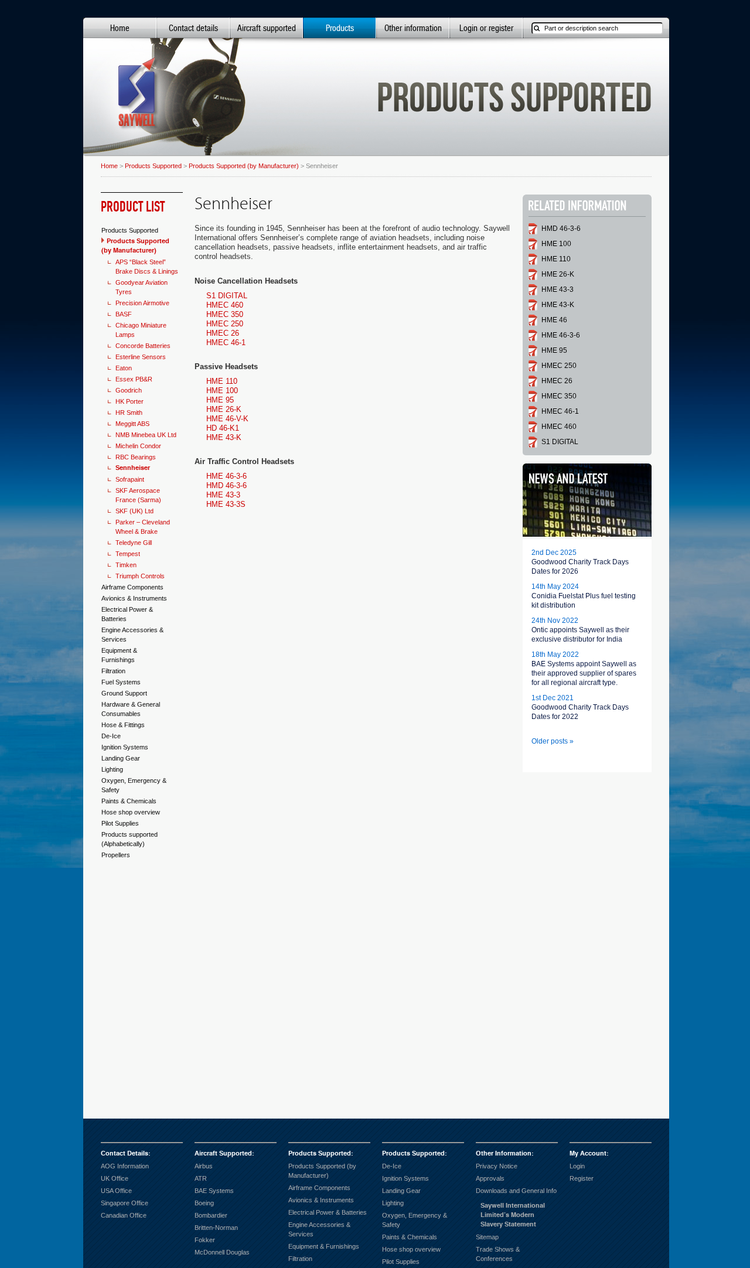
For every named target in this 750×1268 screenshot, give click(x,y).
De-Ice (111, 735)
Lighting (112, 769)
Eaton (123, 367)
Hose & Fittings (123, 724)
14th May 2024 (555, 586)
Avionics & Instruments (134, 598)
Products (340, 28)
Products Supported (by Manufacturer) (244, 165)
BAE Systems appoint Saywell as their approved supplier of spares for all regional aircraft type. (583, 673)
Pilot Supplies (120, 823)
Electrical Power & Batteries (327, 1212)
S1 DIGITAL (226, 295)
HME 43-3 (223, 494)
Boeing (204, 1202)
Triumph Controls (140, 576)
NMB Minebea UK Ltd (145, 434)
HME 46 (554, 320)
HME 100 (222, 390)
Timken (126, 564)
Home (119, 28)
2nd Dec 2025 (554, 552)
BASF (123, 314)
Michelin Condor (138, 445)
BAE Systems (214, 1190)
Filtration (113, 670)
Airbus (204, 1166)
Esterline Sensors (140, 356)
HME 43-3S (226, 504)
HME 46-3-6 (226, 476)
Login (577, 1166)
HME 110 (221, 381)
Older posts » (552, 741)
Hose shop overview (130, 812)
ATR (201, 1178)
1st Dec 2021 (552, 698)
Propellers (115, 854)
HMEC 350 (224, 314)
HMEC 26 (222, 333)
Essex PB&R (133, 379)
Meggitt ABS (132, 423)
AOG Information (125, 1166)
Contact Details (124, 1153)
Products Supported (153, 165)
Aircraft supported (266, 28)
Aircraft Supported (223, 1153)
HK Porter (129, 401)
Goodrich (128, 390)
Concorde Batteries (143, 345)
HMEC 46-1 (226, 342)
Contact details (193, 28)
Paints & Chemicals (128, 801)
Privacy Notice (496, 1166)
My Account (588, 1153)
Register (582, 1178)
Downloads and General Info (516, 1190)
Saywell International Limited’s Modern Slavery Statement (512, 1215)
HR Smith (128, 412)
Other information (413, 28)
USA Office (116, 1190)
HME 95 (220, 400)
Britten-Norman (216, 1227)
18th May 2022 (555, 654)
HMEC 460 (224, 305)
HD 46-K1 (222, 428)
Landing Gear (120, 758)
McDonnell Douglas (222, 1252)
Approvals (490, 1178)
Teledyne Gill (133, 542)
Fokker (205, 1239)
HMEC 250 (224, 323)
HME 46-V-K (227, 418)
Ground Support (124, 693)
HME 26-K (223, 409)
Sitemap (487, 1236)
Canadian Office (123, 1215)
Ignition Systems (124, 747)
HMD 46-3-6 (226, 485)
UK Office (114, 1178)
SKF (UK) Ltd (134, 510)
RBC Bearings (135, 457)
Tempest (127, 553)
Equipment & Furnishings (323, 1246)
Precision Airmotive (142, 302)
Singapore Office (124, 1202)
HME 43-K (223, 437)
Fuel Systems (121, 682)
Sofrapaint (129, 479)
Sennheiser (132, 467)
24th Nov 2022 (554, 620)
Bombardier (211, 1215)
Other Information (503, 1153)
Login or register (486, 28)
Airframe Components (132, 587)
